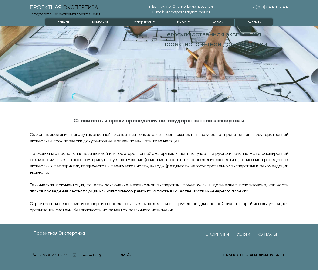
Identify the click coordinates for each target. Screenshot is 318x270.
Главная (63, 22)
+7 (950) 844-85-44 (269, 6)
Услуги (217, 22)
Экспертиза (141, 22)
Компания (100, 22)
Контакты (254, 22)
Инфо (182, 22)
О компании (217, 234)
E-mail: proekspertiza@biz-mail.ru (181, 12)
